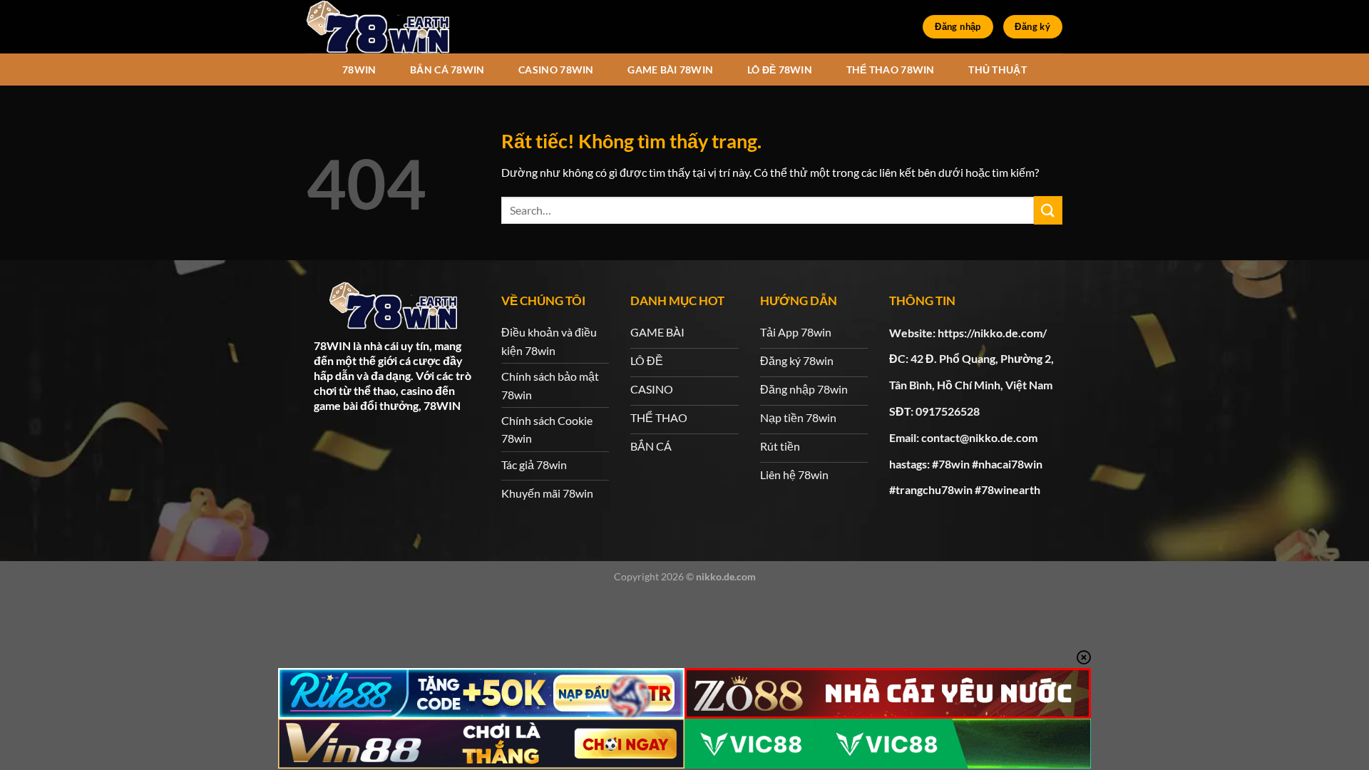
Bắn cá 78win (447, 69)
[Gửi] (1048, 210)
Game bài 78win (670, 69)
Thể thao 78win (890, 69)
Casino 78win (555, 69)
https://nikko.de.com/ (992, 332)
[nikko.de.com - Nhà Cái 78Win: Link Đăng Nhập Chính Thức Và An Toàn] (378, 26)
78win (359, 69)
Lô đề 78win (779, 69)
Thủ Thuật (997, 69)
